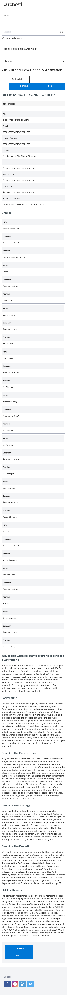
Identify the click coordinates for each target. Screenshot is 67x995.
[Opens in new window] (7, 984)
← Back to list (15, 79)
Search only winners (14, 38)
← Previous (23, 86)
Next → (51, 86)
